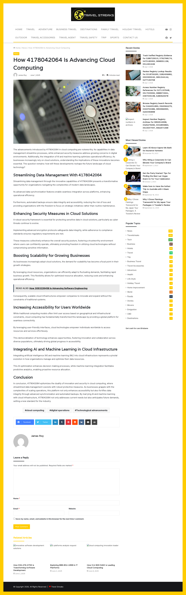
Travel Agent (67, 37)
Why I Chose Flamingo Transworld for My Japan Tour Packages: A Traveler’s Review (156, 202)
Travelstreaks (133, 235)
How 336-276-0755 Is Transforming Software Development (24, 567)
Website (72, 509)
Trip (103, 37)
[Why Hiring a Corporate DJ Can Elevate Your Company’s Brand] (133, 164)
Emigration (132, 309)
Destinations (88, 29)
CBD (129, 314)
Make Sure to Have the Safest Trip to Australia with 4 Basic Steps (156, 189)
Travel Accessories (43, 37)
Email (16, 509)
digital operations (60, 410)
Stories (130, 301)
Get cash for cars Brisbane (137, 328)
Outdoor (21, 37)
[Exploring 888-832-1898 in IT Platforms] (66, 553)
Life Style (131, 279)
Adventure (45, 29)
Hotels (149, 29)
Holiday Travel (132, 29)
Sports (114, 37)
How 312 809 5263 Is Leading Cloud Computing (101, 566)
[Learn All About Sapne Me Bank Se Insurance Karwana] (133, 151)
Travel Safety (88, 37)
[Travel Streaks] (93, 14)
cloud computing (35, 410)
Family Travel (110, 29)
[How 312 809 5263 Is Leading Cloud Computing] (103, 553)
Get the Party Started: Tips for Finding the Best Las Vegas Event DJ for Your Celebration (157, 176)
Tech (129, 240)
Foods (130, 296)
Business (131, 244)
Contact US (130, 37)
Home (18, 29)
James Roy (37, 435)
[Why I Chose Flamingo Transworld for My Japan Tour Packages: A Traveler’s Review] (133, 206)
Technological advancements (91, 410)
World (129, 292)
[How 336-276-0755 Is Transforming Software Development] (29, 553)
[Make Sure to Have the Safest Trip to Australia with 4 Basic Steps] (133, 190)
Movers (130, 305)
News (24, 48)
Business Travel (66, 29)
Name (16, 498)
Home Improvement (136, 287)
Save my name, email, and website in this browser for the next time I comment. (50, 519)
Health (130, 274)
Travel (30, 29)
